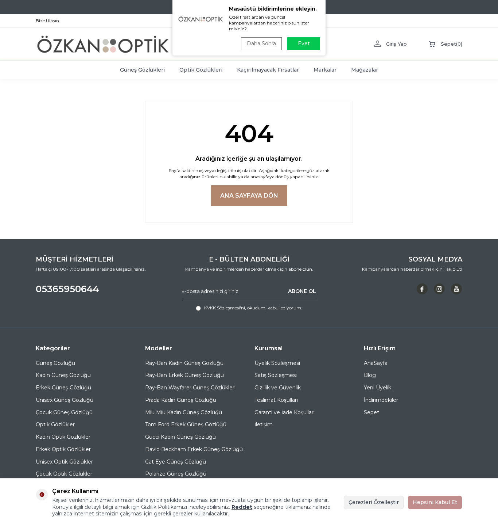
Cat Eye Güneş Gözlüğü (175, 461)
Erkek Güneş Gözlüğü (63, 387)
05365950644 (67, 288)
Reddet (242, 507)
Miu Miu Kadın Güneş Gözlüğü (183, 412)
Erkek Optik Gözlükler (63, 449)
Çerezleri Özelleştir (374, 502)
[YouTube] (456, 289)
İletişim (263, 424)
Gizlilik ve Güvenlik (277, 387)
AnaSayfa (376, 363)
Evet (304, 43)
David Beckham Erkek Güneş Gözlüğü (194, 449)
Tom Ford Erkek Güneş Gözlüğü (185, 424)
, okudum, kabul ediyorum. (253, 307)
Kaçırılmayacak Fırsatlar (268, 69)
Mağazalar (364, 69)
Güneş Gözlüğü (55, 363)
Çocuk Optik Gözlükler (64, 473)
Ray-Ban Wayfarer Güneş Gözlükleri (190, 387)
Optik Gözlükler (55, 424)
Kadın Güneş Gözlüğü (63, 375)
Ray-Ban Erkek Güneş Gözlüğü (184, 375)
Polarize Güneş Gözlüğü (175, 473)
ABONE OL (302, 291)
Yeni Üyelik (377, 387)
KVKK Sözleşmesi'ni (224, 307)
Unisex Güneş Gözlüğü (64, 400)
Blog (370, 375)
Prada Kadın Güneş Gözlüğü (180, 400)
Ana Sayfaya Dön (249, 195)
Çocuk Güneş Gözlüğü (64, 412)
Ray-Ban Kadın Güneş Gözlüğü (184, 363)
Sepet (371, 412)
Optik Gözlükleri (200, 69)
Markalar (325, 69)
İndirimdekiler (381, 400)
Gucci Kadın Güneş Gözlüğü (180, 437)
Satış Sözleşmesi (275, 375)
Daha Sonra (261, 43)
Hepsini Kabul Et (435, 502)
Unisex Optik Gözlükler (64, 461)
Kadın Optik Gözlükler (63, 437)
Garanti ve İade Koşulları (284, 412)
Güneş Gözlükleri (142, 69)
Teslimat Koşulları (276, 400)
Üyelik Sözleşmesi (277, 363)
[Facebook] (422, 289)
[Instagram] (439, 289)
